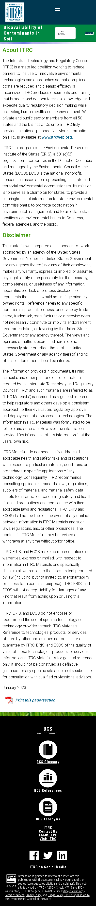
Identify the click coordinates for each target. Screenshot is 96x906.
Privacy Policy (33, 895)
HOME (89, 33)
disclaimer (67, 883)
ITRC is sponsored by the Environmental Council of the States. (47, 897)
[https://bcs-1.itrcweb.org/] (14, 12)
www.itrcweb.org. (57, 137)
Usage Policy (55, 895)
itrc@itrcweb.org (73, 891)
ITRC (41, 887)
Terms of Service (14, 895)
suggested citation (43, 883)
